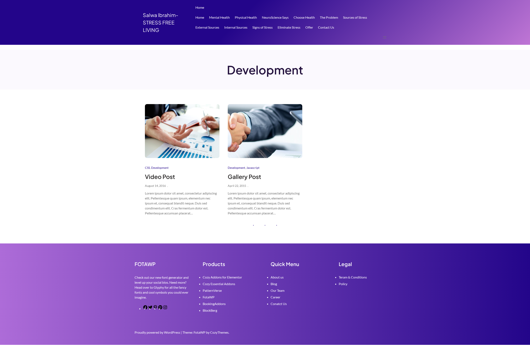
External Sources (207, 27)
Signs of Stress (262, 27)
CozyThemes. (219, 332)
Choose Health (304, 17)
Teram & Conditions (353, 277)
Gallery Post (244, 176)
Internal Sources (235, 27)
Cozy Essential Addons (219, 284)
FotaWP (208, 297)
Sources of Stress (355, 17)
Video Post (160, 176)
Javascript (252, 167)
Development (160, 167)
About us (277, 277)
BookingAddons (214, 304)
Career (275, 297)
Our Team (277, 290)
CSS (147, 167)
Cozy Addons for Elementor (222, 277)
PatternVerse (212, 290)
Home (199, 7)
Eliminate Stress (289, 27)
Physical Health (246, 17)
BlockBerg (210, 310)
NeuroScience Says (275, 17)
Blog (274, 284)
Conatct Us (279, 304)
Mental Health (219, 17)
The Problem (329, 17)
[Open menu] (384, 37)
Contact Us (326, 27)
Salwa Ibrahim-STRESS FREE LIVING (160, 22)
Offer (309, 27)
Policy (343, 284)
